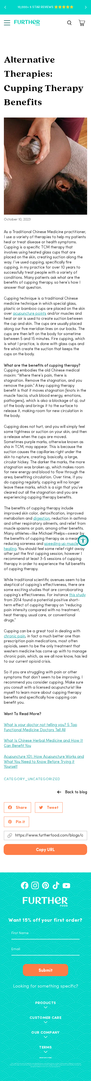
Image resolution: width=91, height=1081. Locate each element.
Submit (46, 970)
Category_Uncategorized (32, 779)
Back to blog (76, 791)
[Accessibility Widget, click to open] (83, 540)
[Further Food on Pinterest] (45, 885)
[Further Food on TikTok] (56, 885)
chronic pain (14, 636)
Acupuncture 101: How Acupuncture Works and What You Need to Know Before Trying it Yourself (44, 762)
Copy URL (45, 849)
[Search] (69, 22)
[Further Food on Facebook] (24, 885)
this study (77, 595)
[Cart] (82, 22)
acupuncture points (29, 314)
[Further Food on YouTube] (66, 885)
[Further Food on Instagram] (35, 885)
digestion (41, 519)
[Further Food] (27, 22)
